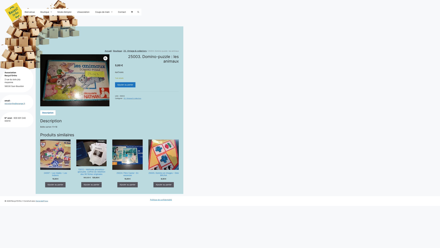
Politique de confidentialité (161, 200)
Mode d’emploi (64, 12)
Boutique (117, 51)
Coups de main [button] (102, 12)
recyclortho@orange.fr (15, 103)
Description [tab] (48, 113)
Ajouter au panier (125, 85)
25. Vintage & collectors (135, 51)
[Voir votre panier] (132, 12)
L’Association (83, 12)
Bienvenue (30, 12)
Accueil (108, 51)
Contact (122, 12)
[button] (138, 12)
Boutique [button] (44, 12)
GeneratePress (42, 201)
